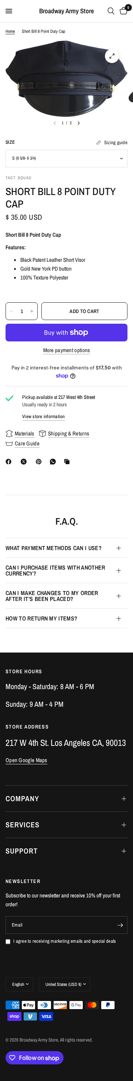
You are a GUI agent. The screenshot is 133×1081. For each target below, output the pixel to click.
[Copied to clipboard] (68, 461)
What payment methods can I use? (54, 548)
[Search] (111, 11)
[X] (25, 461)
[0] (122, 11)
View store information (43, 416)
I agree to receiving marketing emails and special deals (64, 941)
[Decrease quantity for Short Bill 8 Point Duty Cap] (11, 311)
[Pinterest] (40, 461)
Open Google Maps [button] (26, 760)
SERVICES (23, 825)
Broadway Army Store (66, 11)
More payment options (66, 350)
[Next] (78, 123)
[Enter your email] (120, 925)
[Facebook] (10, 461)
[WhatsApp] (54, 461)
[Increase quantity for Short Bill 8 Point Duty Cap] (31, 311)
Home (10, 31)
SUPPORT (22, 851)
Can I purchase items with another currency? (55, 570)
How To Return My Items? (41, 618)
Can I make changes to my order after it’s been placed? (52, 596)
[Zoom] (112, 56)
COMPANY (22, 798)
